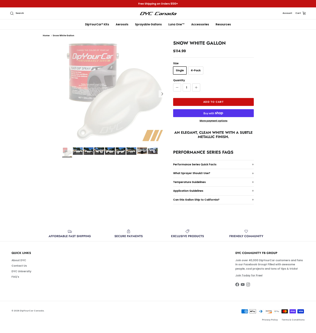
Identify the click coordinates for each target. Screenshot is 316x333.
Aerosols (122, 24)
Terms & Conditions (293, 319)
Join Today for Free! (249, 275)
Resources (223, 24)
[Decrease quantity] (177, 87)
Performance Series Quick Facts (194, 164)
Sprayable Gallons (148, 24)
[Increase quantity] (196, 87)
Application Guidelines (188, 191)
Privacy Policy (270, 319)
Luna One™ (176, 24)
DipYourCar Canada (32, 310)
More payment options (213, 120)
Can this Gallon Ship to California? (196, 200)
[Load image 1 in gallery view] (114, 92)
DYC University (21, 271)
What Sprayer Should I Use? (191, 173)
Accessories (200, 24)
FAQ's (15, 277)
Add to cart (213, 102)
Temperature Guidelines (189, 182)
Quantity (179, 80)
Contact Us (19, 266)
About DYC (19, 260)
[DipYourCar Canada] (158, 13)
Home (46, 35)
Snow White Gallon (63, 35)
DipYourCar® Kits (97, 24)
